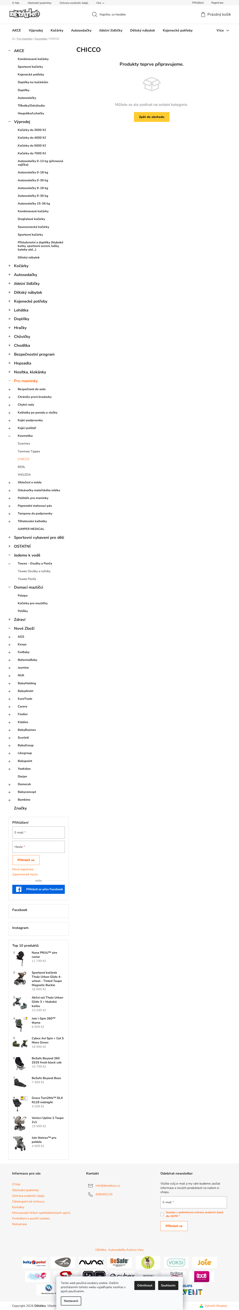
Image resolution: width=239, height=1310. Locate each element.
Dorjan (22, 776)
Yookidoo (24, 769)
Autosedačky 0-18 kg (33, 172)
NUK (21, 675)
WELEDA (24, 475)
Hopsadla (22, 363)
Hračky (20, 327)
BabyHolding (27, 683)
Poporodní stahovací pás (35, 506)
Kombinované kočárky (33, 59)
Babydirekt (25, 691)
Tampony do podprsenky (35, 513)
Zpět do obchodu (151, 117)
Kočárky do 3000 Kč (32, 130)
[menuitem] (16, 30)
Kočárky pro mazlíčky (33, 603)
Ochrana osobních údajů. (74, 3)
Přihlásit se (25, 860)
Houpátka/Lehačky (31, 113)
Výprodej (22, 121)
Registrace (217, 3)
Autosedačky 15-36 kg (34, 203)
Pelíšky (23, 611)
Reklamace (19, 1224)
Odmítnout (144, 1285)
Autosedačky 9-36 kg (33, 196)
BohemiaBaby (27, 660)
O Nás (15, 3)
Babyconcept (27, 792)
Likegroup (25, 753)
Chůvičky (22, 336)
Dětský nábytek (29, 257)
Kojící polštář (27, 428)
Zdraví (19, 619)
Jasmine (23, 668)
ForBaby (23, 652)
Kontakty (18, 1207)
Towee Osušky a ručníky (34, 571)
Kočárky (21, 265)
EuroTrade (25, 699)
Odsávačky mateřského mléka (39, 490)
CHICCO (23, 459)
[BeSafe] (119, 1262)
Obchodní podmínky (39, 3)
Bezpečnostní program (34, 354)
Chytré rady (26, 405)
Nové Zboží (24, 628)
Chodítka (22, 345)
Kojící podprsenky (30, 420)
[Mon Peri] (37, 1276)
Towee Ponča (27, 579)
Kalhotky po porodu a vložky (37, 413)
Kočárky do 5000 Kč (32, 146)
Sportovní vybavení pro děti (39, 537)
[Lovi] (201, 1276)
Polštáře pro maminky (33, 498)
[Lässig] (148, 1262)
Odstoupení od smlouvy (28, 1201)
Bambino (24, 800)
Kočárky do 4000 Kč (32, 138)
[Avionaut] (48, 1289)
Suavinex (24, 443)
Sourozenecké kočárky (33, 227)
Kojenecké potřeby (31, 74)
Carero (22, 706)
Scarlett (23, 738)
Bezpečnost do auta (32, 389)
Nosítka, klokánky (30, 372)
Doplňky (23, 90)
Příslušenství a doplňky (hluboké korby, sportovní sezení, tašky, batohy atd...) (40, 246)
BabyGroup (26, 745)
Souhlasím (168, 1285)
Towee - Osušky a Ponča (35, 563)
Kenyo (22, 644)
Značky (20, 808)
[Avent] (190, 1289)
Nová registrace (23, 869)
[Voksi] (176, 1262)
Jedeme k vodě (27, 555)
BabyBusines (27, 730)
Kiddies (23, 722)
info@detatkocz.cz (108, 1186)
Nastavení (71, 1301)
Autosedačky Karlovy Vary (126, 1250)
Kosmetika (25, 436)
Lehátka (21, 310)
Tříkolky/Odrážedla (31, 106)
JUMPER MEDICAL (31, 529)
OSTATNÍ (22, 546)
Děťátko (100, 1250)
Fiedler (23, 714)
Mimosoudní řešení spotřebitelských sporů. (41, 1213)
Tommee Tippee (29, 451)
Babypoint (25, 761)
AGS (21, 637)
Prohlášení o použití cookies (31, 1218)
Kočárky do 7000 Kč (32, 153)
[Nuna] (91, 1262)
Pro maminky (26, 381)
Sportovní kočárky (30, 67)
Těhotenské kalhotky (32, 521)
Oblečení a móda (30, 482)
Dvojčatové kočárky (31, 219)
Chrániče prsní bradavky (35, 397)
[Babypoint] (34, 1262)
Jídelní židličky (27, 283)
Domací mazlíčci (28, 587)
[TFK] (63, 1262)
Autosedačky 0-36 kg (33, 180)
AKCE (19, 50)
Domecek (24, 784)
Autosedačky (27, 98)
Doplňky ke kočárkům (33, 82)
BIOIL (21, 467)
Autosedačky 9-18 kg (33, 188)
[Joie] (204, 1262)
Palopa (23, 595)
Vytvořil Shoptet (216, 1306)
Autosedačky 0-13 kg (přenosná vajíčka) (40, 163)
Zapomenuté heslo (25, 874)
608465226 (104, 1194)
